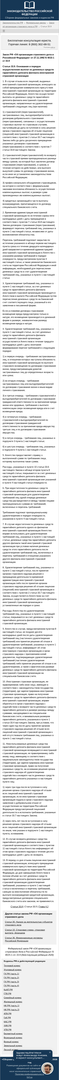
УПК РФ (7, 1029)
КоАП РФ (8, 989)
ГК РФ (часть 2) (11, 977)
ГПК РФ (7, 993)
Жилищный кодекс (13, 1001)
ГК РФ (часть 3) (11, 981)
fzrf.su (29, 1077)
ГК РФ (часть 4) (11, 985)
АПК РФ (7, 1013)
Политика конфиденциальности (29, 1074)
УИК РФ (7, 1025)
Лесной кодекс (11, 1049)
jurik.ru (53, 47)
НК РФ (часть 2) (11, 1009)
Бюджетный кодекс (13, 1033)
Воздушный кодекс (13, 1037)
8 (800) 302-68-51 (40, 44)
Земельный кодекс (13, 1045)
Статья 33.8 (17, 906)
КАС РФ (7, 1021)
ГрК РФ (7, 1017)
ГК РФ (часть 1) (11, 974)
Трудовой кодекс (12, 965)
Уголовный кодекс (12, 969)
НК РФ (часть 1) (11, 1005)
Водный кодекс (11, 1041)
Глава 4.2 (43, 906)
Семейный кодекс (12, 997)
